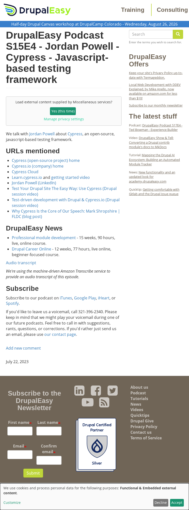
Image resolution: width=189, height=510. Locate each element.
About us (139, 387)
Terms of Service (146, 438)
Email (18, 446)
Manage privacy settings (64, 119)
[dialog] (94, 496)
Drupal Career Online (31, 249)
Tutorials (139, 398)
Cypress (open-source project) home (46, 160)
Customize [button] (12, 502)
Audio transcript (21, 262)
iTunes (66, 298)
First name (18, 422)
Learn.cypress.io (27, 177)
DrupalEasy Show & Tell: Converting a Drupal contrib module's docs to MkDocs (151, 142)
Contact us (141, 432)
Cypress (75, 134)
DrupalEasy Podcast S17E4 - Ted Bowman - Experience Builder (155, 127)
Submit (33, 473)
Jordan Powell (42, 134)
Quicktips (139, 415)
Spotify (12, 303)
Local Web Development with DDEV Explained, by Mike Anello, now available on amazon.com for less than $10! (155, 91)
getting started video (70, 177)
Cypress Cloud (25, 171)
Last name (47, 422)
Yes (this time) (63, 111)
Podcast (138, 393)
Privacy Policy (143, 426)
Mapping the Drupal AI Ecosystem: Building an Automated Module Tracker (154, 159)
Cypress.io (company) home (37, 166)
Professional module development (44, 237)
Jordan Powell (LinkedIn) (34, 182)
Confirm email (49, 448)
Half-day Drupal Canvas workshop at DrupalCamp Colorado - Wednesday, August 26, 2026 (94, 24)
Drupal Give (142, 421)
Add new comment (23, 348)
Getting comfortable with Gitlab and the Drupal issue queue (154, 191)
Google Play (85, 298)
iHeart (104, 298)
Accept (176, 502)
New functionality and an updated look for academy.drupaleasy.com (152, 177)
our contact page (60, 334)
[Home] (37, 9)
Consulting (172, 9)
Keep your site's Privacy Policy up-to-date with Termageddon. (156, 75)
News (135, 404)
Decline (161, 502)
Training (132, 9)
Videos (136, 409)
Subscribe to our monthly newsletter (156, 105)
